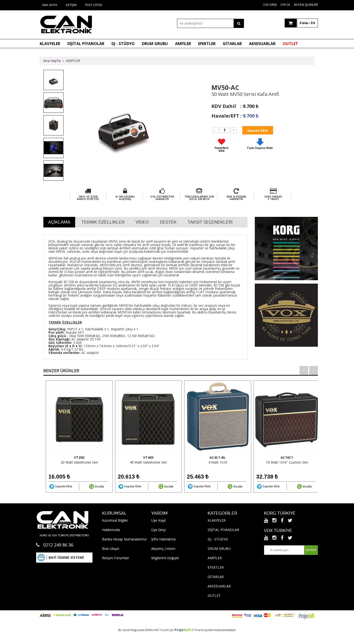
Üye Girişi (270, 5)
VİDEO (142, 222)
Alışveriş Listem (163, 548)
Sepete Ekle (63, 486)
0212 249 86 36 (58, 545)
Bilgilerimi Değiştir (165, 558)
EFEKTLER (207, 44)
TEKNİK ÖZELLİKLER (103, 222)
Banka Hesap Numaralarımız (124, 539)
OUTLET (290, 44)
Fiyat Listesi (93, 5)
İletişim (71, 5)
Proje (183, 629)
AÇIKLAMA (59, 222)
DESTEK (168, 222)
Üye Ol (285, 5)
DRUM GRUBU (155, 44)
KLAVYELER (50, 44)
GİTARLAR (232, 44)
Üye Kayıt (158, 520)
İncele (99, 486)
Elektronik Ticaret (157, 630)
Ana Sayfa (49, 5)
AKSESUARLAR (262, 44)
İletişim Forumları (115, 558)
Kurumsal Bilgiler (115, 520)
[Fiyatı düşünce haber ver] (260, 150)
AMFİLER (183, 44)
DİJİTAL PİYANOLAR (85, 44)
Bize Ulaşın (110, 548)
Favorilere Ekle (222, 149)
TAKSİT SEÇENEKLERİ (210, 222)
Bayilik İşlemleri (306, 5)
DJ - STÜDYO (123, 44)
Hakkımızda (111, 529)
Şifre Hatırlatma (163, 539)
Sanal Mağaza (132, 630)
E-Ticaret (197, 630)
